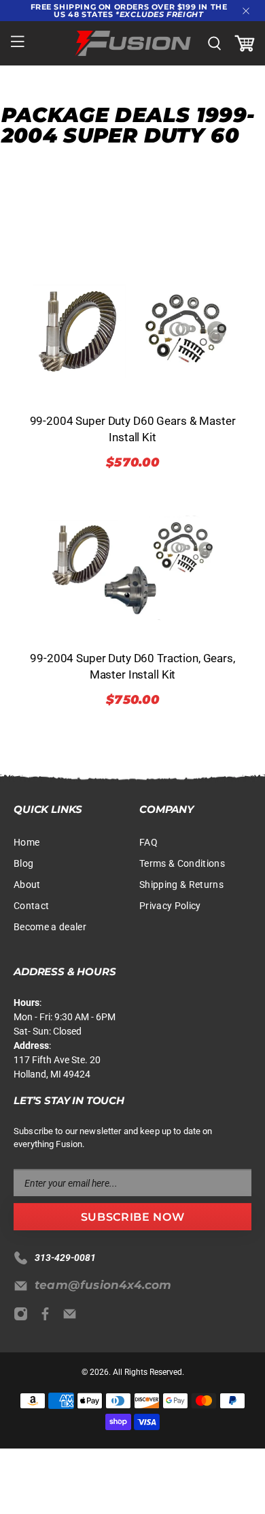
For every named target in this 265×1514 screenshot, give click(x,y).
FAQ (148, 842)
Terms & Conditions (182, 863)
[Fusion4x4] (133, 43)
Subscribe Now (132, 1217)
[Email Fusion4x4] (73, 1317)
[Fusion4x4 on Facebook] (48, 1317)
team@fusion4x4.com (103, 1285)
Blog (23, 863)
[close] (246, 11)
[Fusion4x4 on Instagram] (24, 1317)
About (27, 884)
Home (26, 842)
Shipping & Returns (181, 884)
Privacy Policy (170, 905)
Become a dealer (50, 926)
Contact (31, 905)
